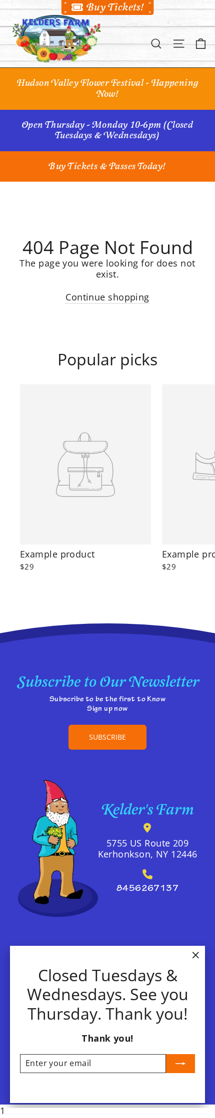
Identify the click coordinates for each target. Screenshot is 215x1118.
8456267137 (147, 889)
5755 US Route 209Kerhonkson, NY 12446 (148, 848)
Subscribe (107, 737)
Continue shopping (108, 297)
